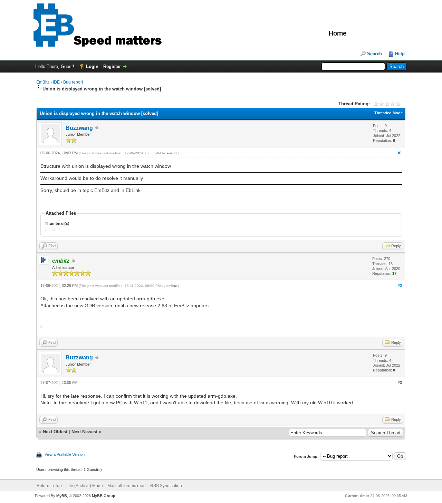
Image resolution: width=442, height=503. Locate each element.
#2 (400, 285)
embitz (172, 153)
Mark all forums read (126, 485)
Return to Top (49, 485)
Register (112, 66)
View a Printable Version (65, 454)
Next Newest (84, 431)
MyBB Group (103, 496)
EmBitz (42, 82)
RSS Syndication (166, 485)
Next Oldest (55, 431)
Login (92, 66)
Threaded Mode (388, 113)
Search (374, 53)
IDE (56, 82)
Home (337, 33)
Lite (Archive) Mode (84, 485)
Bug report (73, 82)
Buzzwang (79, 128)
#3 (400, 382)
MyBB (61, 496)
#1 (400, 153)
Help (400, 53)
